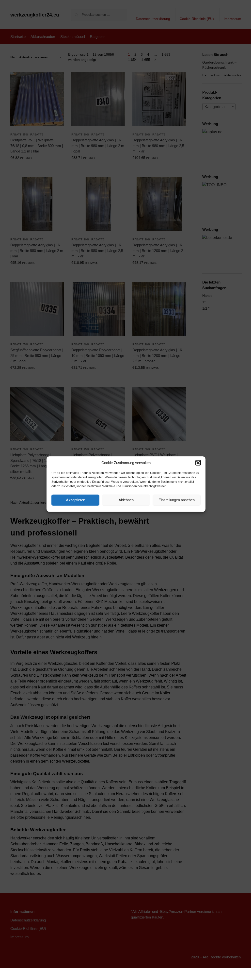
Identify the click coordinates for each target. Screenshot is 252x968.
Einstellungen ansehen (176, 500)
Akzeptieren (75, 500)
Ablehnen (126, 500)
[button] (198, 462)
